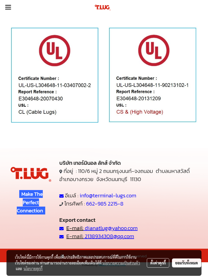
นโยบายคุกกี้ (33, 268)
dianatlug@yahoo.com (111, 228)
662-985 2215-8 (104, 204)
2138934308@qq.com (108, 236)
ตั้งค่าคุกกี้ (158, 262)
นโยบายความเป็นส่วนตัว (121, 262)
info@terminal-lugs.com (108, 195)
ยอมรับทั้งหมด (186, 262)
